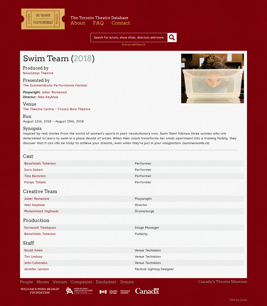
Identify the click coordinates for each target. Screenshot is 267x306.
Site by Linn (238, 299)
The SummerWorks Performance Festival (55, 85)
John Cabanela (35, 263)
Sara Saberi (33, 170)
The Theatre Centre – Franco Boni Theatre (56, 109)
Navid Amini (33, 250)
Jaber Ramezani (54, 92)
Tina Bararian (35, 176)
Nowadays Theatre (38, 73)
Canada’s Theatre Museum (222, 282)
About (77, 23)
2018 (83, 58)
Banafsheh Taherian (40, 163)
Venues (60, 282)
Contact (121, 23)
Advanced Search (133, 44)
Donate (127, 282)
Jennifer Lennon (36, 269)
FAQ (98, 23)
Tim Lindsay (33, 257)
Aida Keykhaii (48, 97)
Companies (81, 282)
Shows (43, 282)
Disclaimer (106, 282)
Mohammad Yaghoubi (41, 211)
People (26, 282)
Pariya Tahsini (35, 182)
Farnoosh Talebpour (40, 228)
